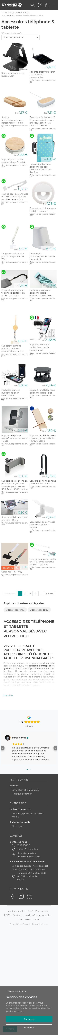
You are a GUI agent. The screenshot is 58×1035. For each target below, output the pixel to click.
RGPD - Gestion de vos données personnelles (27, 915)
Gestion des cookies (29, 919)
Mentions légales (16, 911)
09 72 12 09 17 (24, 845)
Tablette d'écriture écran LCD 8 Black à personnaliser (42, 74)
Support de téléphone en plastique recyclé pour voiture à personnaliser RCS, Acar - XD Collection (14, 484)
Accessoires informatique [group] (16, 609)
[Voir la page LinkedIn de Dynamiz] (29, 896)
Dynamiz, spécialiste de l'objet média (27, 815)
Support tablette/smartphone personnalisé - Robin (12, 120)
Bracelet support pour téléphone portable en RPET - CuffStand (13, 293)
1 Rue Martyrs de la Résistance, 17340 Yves (28, 855)
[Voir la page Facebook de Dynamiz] (12, 896)
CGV (30, 911)
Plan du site (41, 911)
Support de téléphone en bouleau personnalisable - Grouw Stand (43, 438)
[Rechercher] (32, 5)
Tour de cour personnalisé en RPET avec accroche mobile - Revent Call (14, 197)
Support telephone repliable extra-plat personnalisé (40, 347)
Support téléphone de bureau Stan (12, 74)
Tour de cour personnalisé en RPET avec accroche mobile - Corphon (43, 562)
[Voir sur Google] (8, 738)
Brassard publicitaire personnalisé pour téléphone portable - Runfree (40, 168)
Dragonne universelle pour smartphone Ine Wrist (12, 256)
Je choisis (29, 1027)
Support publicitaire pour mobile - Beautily (43, 209)
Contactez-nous (18, 842)
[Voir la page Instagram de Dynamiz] (21, 896)
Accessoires (9, 15)
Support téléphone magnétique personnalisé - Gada (14, 438)
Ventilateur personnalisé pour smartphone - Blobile (42, 525)
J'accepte (29, 1019)
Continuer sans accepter (16, 991)
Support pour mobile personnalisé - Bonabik (13, 161)
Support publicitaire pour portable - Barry (14, 518)
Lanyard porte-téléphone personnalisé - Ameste (43, 482)
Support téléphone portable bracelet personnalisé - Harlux (12, 348)
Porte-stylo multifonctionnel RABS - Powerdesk (42, 256)
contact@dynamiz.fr (27, 849)
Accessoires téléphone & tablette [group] (40, 609)
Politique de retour (22, 793)
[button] (2, 748)
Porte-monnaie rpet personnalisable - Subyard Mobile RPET (41, 293)
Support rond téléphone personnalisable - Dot (42, 391)
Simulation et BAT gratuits (25, 790)
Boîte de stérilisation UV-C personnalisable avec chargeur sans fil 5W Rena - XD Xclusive (42, 121)
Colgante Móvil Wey (11, 571)
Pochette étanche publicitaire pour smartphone (10, 393)
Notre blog (17, 826)
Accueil (4, 13)
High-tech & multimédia (20, 13)
